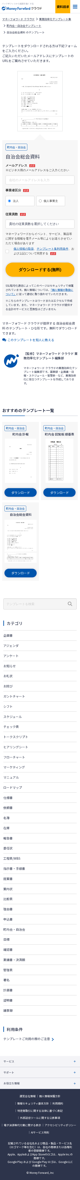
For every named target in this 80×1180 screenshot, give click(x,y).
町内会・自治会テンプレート (24, 25)
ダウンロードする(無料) (40, 269)
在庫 (6, 828)
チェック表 (11, 726)
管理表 (8, 970)
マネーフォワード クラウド (18, 19)
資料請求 (63, 6)
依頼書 (8, 807)
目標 (6, 939)
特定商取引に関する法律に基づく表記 (40, 1110)
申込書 (8, 919)
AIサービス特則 (40, 1132)
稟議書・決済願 (14, 960)
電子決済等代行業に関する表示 (22, 1125)
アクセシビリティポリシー (60, 1125)
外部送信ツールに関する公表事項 (40, 1118)
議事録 (8, 1010)
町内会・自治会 (14, 929)
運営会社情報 (28, 1096)
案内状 (8, 889)
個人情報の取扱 (24, 248)
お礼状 (8, 676)
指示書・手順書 (14, 868)
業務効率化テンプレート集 (55, 19)
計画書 (8, 990)
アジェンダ (11, 645)
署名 (6, 980)
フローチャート (14, 757)
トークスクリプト (15, 737)
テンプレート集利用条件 (52, 248)
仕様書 (8, 797)
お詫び (8, 686)
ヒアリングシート (15, 747)
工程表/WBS (11, 858)
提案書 (8, 878)
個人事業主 (51, 201)
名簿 (6, 818)
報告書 (8, 838)
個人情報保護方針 (49, 1096)
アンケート (11, 656)
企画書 (8, 635)
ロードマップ (12, 787)
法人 (16, 201)
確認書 (8, 949)
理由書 (8, 909)
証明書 (8, 1000)
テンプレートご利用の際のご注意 (26, 1039)
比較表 (8, 899)
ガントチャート (14, 696)
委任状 (8, 848)
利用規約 (57, 1103)
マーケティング (14, 767)
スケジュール (12, 716)
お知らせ (9, 666)
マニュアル (11, 777)
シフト (8, 706)
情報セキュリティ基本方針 (33, 1103)
